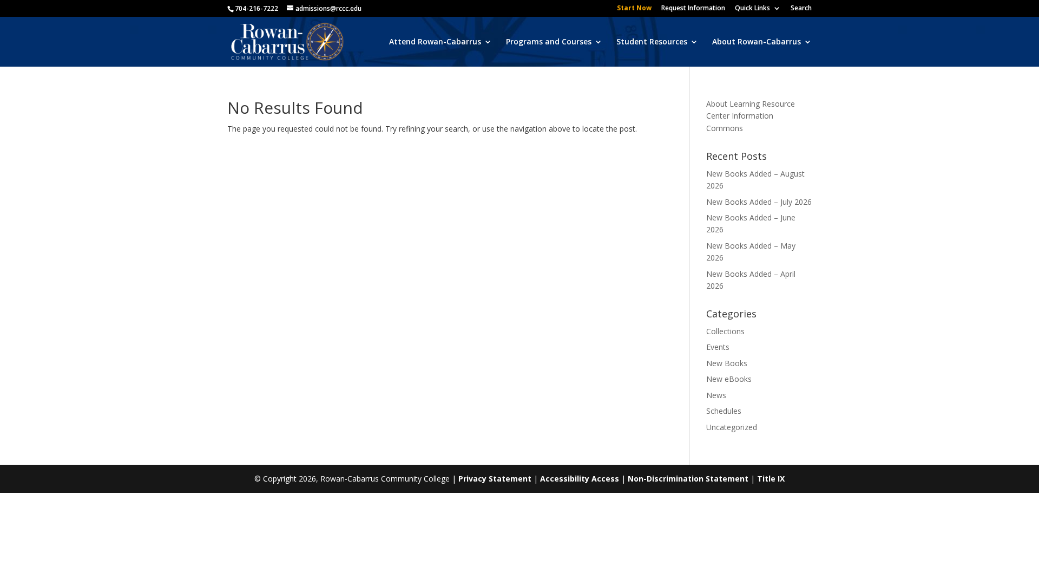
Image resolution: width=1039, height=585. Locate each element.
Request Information (693, 8)
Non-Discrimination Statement (688, 478)
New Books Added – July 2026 (759, 202)
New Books (726, 363)
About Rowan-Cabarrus (756, 42)
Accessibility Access (579, 478)
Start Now (634, 8)
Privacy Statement (494, 478)
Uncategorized (731, 427)
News (716, 395)
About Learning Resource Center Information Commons (750, 116)
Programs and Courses (548, 42)
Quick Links (752, 8)
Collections (725, 331)
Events (717, 347)
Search (801, 8)
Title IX (771, 478)
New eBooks (729, 379)
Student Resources (651, 42)
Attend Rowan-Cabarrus (435, 42)
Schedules (723, 411)
